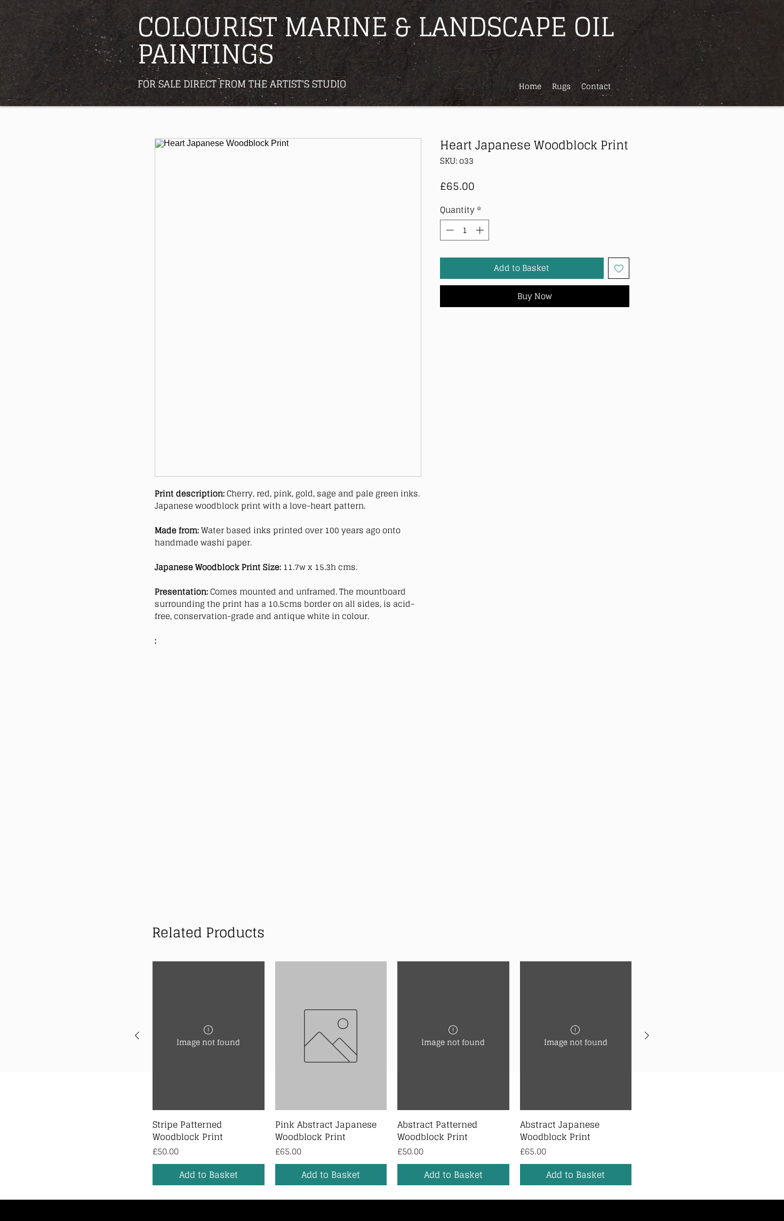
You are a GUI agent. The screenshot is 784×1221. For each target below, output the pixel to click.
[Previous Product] (137, 1035)
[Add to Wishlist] (619, 268)
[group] (392, 1073)
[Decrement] (449, 230)
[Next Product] (647, 1035)
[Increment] (481, 230)
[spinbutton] (465, 230)
